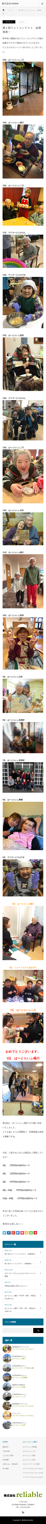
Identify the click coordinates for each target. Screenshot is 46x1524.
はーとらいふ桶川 (30, 1442)
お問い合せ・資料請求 (10, 1464)
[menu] (42, 3)
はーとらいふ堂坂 (29, 1455)
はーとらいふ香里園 (30, 1447)
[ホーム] (3, 9)
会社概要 (6, 1460)
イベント (11, 10)
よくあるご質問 (8, 1455)
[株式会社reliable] (19, 3)
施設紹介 (6, 1447)
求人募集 (6, 1468)
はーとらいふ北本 (29, 1460)
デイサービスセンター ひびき (33, 1473)
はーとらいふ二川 (29, 1451)
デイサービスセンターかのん (33, 1468)
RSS (23, 1512)
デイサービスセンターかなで (33, 1477)
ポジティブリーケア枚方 (31, 1464)
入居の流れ (6, 1451)
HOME (5, 1442)
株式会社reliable (27, 1520)
